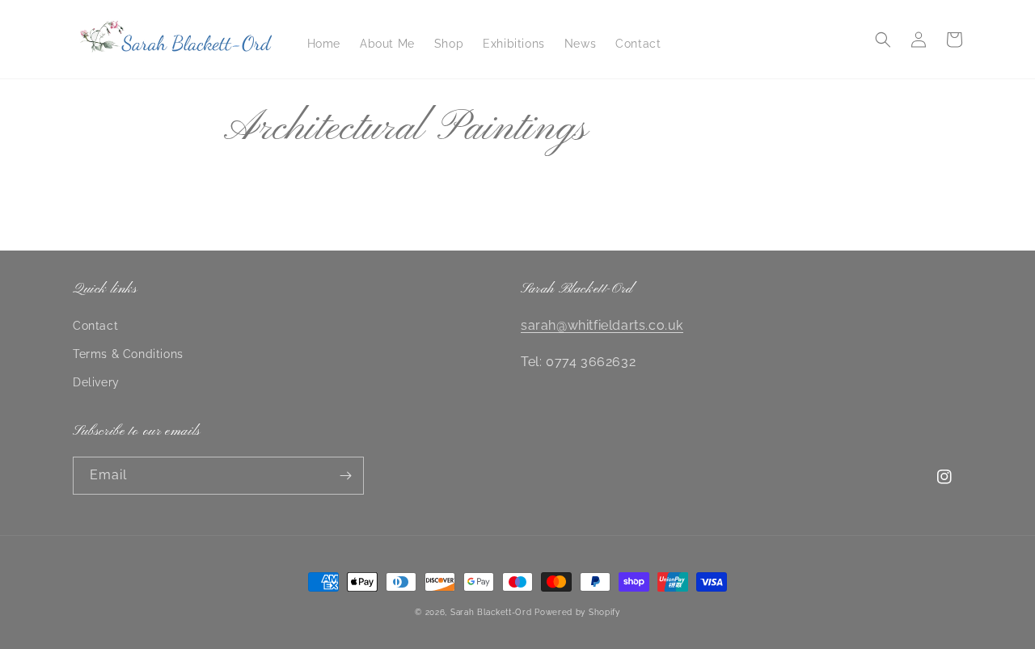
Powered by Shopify (577, 612)
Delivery (96, 382)
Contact (95, 325)
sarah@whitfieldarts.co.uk (602, 325)
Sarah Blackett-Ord (491, 612)
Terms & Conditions (128, 354)
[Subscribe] (345, 476)
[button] (883, 39)
